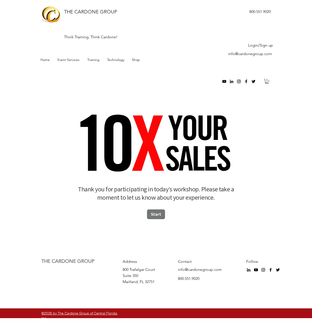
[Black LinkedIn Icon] (231, 81)
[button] (267, 81)
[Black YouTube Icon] (224, 81)
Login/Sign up (260, 45)
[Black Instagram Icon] (238, 81)
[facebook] (246, 81)
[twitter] (253, 81)
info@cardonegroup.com (250, 53)
